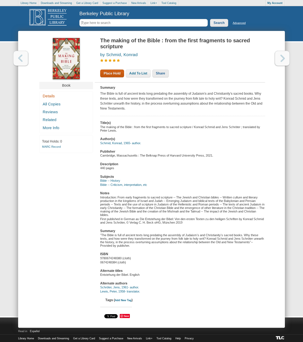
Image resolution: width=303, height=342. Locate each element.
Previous (20, 58)
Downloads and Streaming (56, 3)
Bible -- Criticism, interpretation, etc (123, 184)
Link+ (153, 3)
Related (49, 120)
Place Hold (112, 73)
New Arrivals (138, 3)
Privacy (189, 338)
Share (160, 73)
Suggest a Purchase (114, 3)
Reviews (50, 112)
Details (49, 96)
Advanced (239, 23)
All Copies (52, 104)
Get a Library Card (87, 3)
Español (35, 331)
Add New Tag (123, 300)
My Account (274, 3)
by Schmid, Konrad (119, 54)
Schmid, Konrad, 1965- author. (120, 143)
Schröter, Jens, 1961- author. (119, 287)
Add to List (138, 73)
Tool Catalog (168, 3)
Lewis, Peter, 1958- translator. (120, 291)
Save (126, 315)
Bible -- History (110, 180)
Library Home (28, 3)
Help (178, 338)
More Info (51, 128)
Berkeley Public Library (104, 13)
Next (282, 58)
